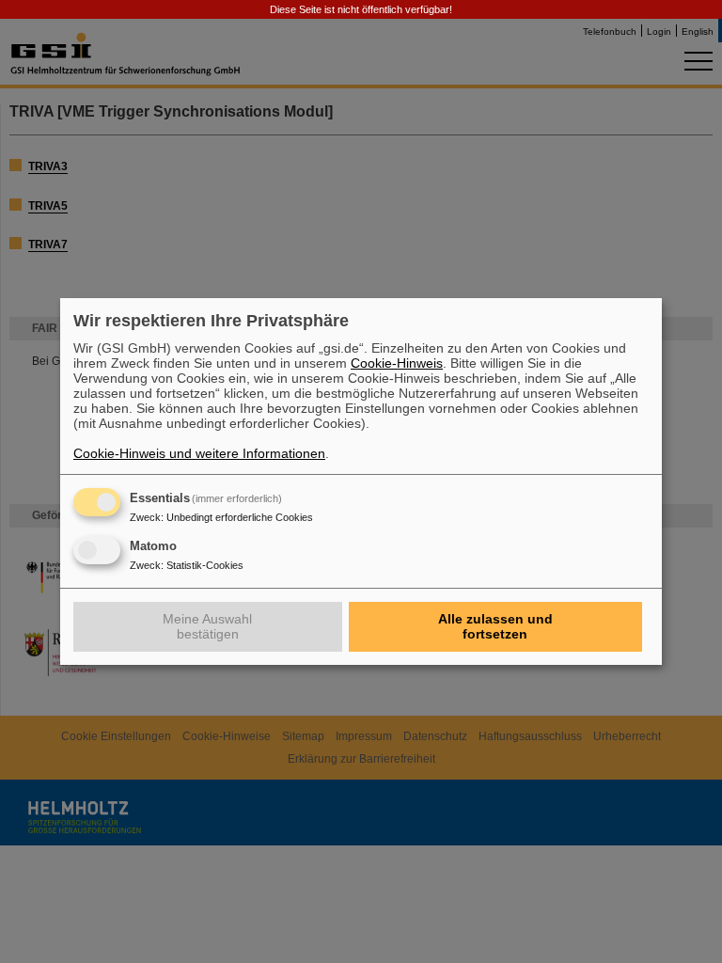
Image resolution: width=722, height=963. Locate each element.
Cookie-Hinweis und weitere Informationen (199, 453)
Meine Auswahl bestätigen (207, 626)
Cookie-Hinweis (397, 363)
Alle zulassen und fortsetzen (495, 626)
